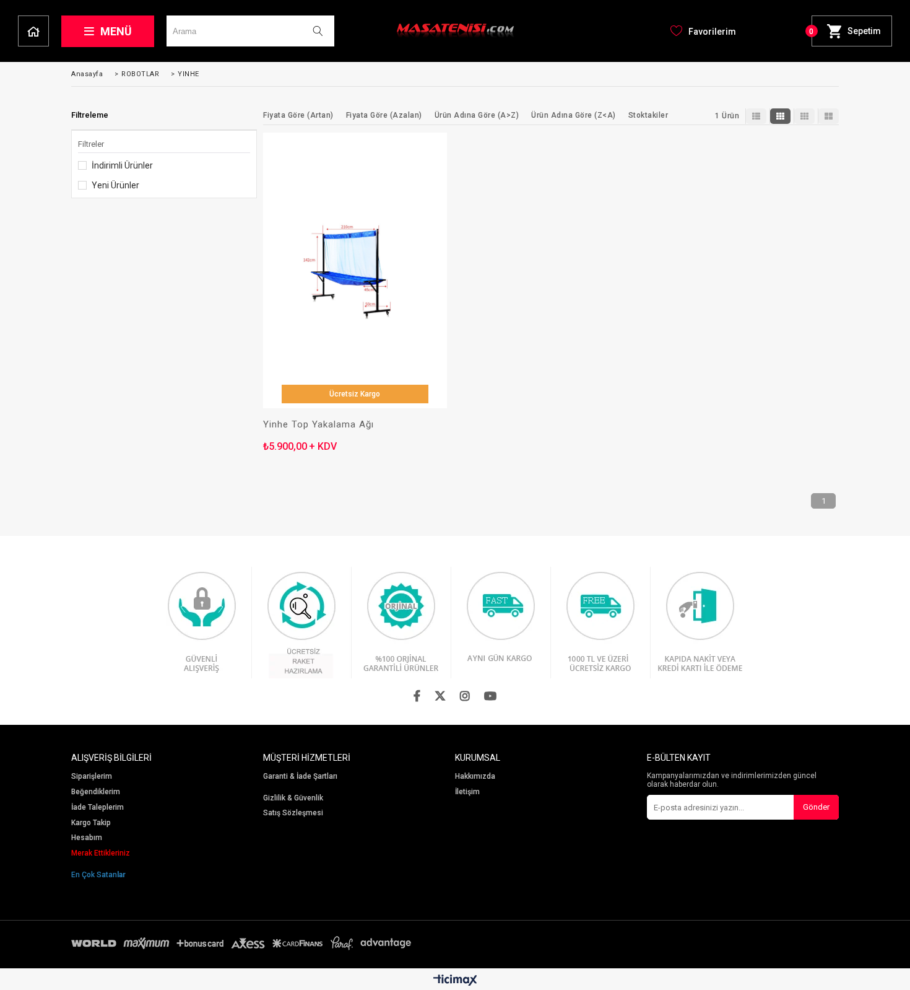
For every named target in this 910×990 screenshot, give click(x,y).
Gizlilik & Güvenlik (293, 798)
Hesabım (86, 838)
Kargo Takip (91, 823)
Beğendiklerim (95, 792)
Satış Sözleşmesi (293, 813)
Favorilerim (712, 32)
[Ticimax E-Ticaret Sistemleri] (455, 981)
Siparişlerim (91, 777)
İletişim (467, 792)
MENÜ (116, 31)
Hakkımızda (475, 777)
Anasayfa (33, 30)
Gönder (816, 807)
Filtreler (91, 144)
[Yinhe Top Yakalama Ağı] (355, 270)
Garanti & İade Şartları (300, 777)
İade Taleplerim (97, 808)
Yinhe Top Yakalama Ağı (318, 424)
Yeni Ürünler (115, 185)
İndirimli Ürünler (122, 165)
